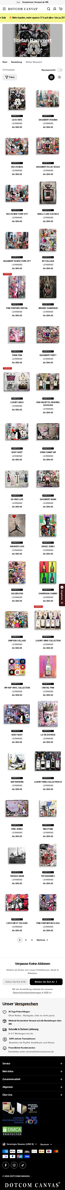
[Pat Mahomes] (48, 854)
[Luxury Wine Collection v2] (48, 760)
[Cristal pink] (48, 666)
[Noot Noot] (17, 431)
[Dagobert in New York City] (17, 239)
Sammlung (16, 62)
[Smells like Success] (48, 192)
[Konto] (55, 9)
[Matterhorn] (17, 760)
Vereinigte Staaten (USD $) (20, 1144)
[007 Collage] (48, 239)
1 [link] (19, 940)
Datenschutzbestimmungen (27, 992)
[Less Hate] (17, 98)
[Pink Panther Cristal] (17, 286)
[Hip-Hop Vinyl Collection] (17, 666)
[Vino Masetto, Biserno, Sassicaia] (48, 381)
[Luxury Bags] (17, 381)
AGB (46, 992)
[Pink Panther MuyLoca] (48, 901)
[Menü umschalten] (4, 9)
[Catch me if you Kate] (17, 901)
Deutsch (44, 1144)
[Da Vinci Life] (17, 478)
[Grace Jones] (48, 525)
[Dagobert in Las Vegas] (48, 145)
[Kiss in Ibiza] (17, 145)
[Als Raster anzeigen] (51, 77)
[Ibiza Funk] (48, 807)
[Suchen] (48, 9)
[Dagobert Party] (48, 334)
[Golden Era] (17, 572)
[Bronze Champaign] (48, 286)
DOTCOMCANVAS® (20, 1176)
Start (4, 62)
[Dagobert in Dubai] (48, 98)
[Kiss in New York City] (17, 192)
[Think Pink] (17, 334)
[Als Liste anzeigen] (59, 77)
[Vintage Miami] (17, 854)
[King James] (17, 807)
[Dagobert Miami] (48, 478)
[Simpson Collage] (17, 619)
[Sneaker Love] (17, 525)
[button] (62, 595)
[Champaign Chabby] (48, 572)
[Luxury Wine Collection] (48, 619)
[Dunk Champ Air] (48, 431)
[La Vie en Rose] (48, 713)
